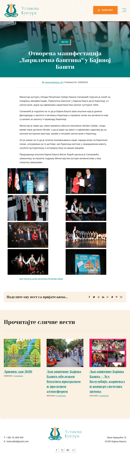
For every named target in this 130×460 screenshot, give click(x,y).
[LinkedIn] (103, 297)
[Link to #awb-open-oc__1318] (124, 10)
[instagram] (62, 450)
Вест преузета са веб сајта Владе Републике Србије (41, 279)
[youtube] (68, 450)
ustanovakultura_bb (54, 82)
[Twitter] (94, 297)
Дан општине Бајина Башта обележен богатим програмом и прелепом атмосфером (64, 381)
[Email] (121, 297)
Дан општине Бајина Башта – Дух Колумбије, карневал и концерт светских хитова (107, 381)
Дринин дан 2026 (18, 372)
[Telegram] (112, 297)
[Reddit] (98, 297)
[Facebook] (89, 297)
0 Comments (18, 376)
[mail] (73, 450)
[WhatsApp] (107, 297)
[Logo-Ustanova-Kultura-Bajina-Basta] (21, 4)
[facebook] (56, 450)
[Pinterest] (116, 297)
